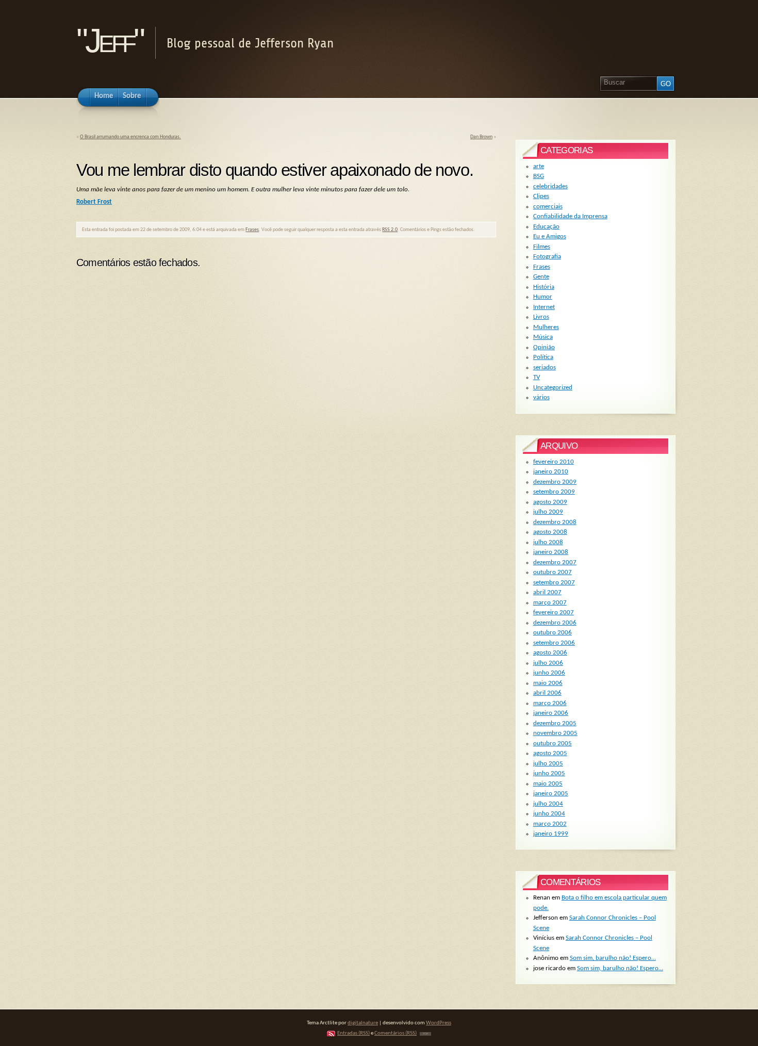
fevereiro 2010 (553, 462)
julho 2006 (548, 663)
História (543, 287)
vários (541, 397)
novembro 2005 (555, 733)
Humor (542, 296)
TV (536, 377)
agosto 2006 (550, 652)
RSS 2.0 (390, 230)
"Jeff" (109, 40)
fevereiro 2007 (553, 612)
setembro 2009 (554, 491)
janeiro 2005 (550, 793)
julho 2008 (548, 542)
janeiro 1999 (550, 833)
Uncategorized (552, 387)
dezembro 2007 (554, 562)
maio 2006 (548, 683)
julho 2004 (548, 803)
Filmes (541, 246)
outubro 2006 (552, 632)
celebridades (550, 186)
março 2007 (550, 602)
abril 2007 (547, 592)
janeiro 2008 (550, 552)
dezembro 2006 (554, 622)
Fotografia (547, 256)
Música (543, 337)
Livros (541, 317)
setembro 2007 (554, 582)
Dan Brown (481, 137)
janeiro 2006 (550, 713)
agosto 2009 (550, 502)
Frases (252, 230)
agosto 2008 (550, 532)
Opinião (544, 347)
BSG (538, 176)
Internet (544, 307)
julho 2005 (548, 763)
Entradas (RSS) (353, 1033)
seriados (544, 367)
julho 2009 (548, 512)
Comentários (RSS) (395, 1033)
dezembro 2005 (554, 723)
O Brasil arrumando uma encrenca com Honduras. (130, 137)
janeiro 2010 (550, 471)
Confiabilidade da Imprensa (570, 216)
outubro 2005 (552, 743)
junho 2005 (549, 773)
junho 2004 (549, 813)
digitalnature (363, 1023)
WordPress (438, 1023)
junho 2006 (549, 672)
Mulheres (546, 327)
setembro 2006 (554, 643)
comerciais (548, 206)
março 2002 (550, 824)
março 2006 (550, 703)
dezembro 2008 (554, 522)
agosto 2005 (550, 753)
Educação (546, 226)
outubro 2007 (552, 572)
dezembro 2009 (554, 482)
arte (538, 166)
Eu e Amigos (549, 236)
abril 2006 (547, 693)
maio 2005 (548, 783)
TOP (425, 1034)
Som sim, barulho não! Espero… (613, 958)
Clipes (541, 196)
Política (543, 357)
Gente (541, 276)
